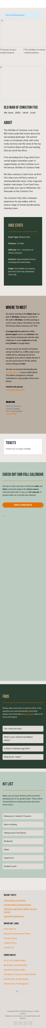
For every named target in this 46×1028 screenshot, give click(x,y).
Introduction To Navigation (16, 984)
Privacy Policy (10, 938)
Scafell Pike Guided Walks (16, 979)
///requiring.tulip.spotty (15, 390)
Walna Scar (10, 402)
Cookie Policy (10, 943)
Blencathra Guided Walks (15, 965)
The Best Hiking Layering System (17, 905)
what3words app (13, 372)
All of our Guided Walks (15, 960)
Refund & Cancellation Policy (17, 934)
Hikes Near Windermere (14, 916)
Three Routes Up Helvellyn (15, 901)
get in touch (29, 714)
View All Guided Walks (23, 505)
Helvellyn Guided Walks (15, 970)
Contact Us (9, 948)
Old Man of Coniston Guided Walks (20, 974)
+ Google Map (11, 414)
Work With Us (10, 929)
